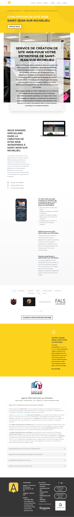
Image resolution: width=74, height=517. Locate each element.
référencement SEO (13, 439)
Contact (59, 3)
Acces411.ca (43, 501)
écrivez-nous (60, 496)
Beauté (37, 290)
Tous (14, 290)
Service (44, 293)
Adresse (25, 485)
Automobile (30, 290)
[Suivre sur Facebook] (59, 483)
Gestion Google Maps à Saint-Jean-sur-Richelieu (60, 340)
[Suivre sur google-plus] (62, 483)
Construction (58, 290)
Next (41, 311)
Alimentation (22, 290)
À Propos (39, 3)
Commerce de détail (47, 290)
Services (45, 3)
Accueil (33, 3)
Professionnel (31, 293)
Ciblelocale (42, 499)
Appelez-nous (14, 27)
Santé (38, 293)
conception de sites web (20, 415)
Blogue (53, 3)
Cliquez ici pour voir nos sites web (37, 317)
